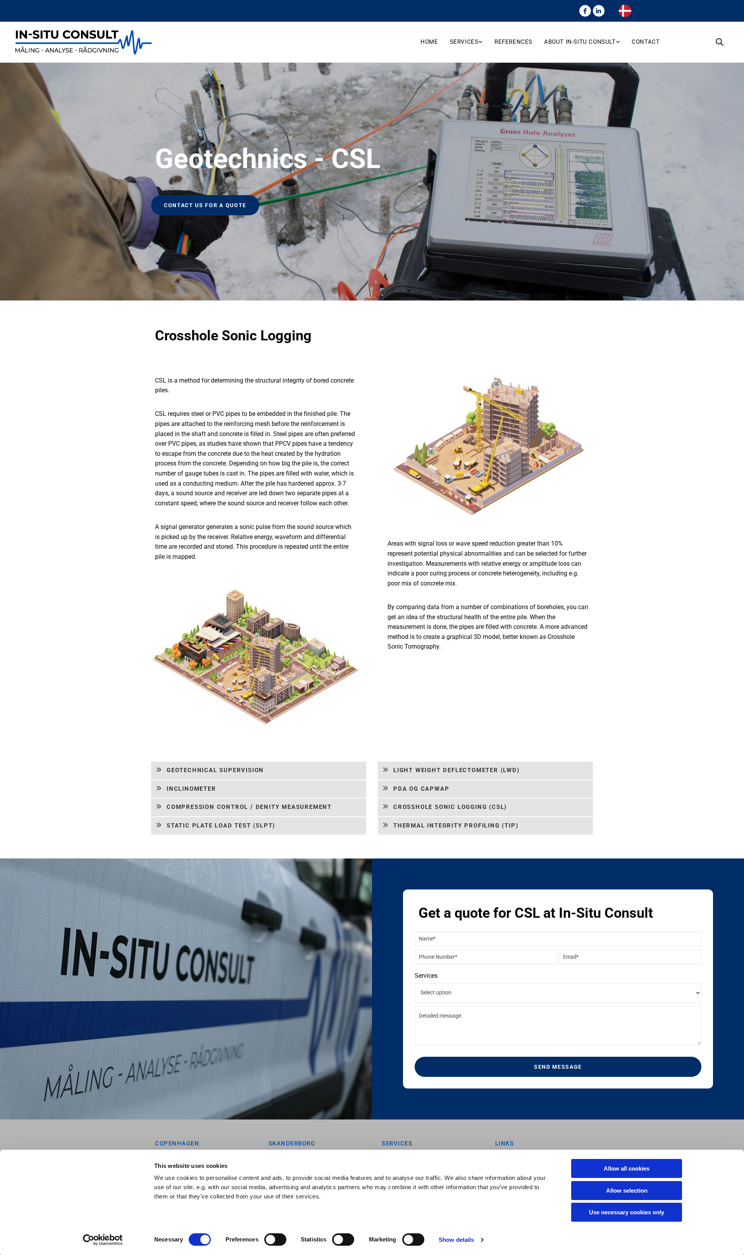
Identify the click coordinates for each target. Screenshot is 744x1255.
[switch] (275, 1239)
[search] (719, 42)
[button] (205, 205)
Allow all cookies (626, 1168)
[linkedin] (598, 11)
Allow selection (627, 1190)
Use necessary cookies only (626, 1212)
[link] (472, 42)
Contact (646, 41)
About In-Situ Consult (580, 41)
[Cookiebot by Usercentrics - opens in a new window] (103, 1240)
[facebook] (585, 11)
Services (464, 41)
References (513, 41)
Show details (456, 1239)
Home (429, 41)
